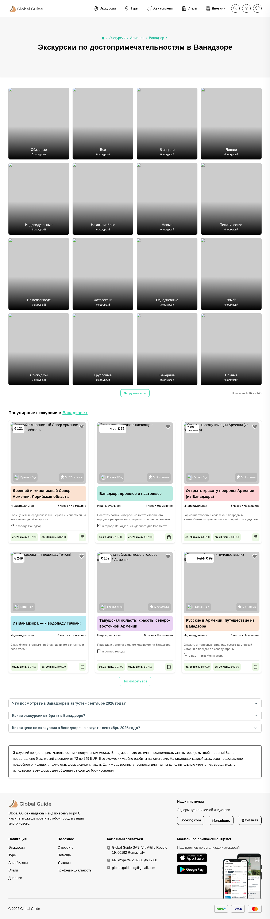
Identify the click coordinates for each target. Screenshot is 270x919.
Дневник (15, 878)
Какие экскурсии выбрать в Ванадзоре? (48, 715)
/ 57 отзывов (73, 477)
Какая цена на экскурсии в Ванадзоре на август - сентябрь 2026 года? (76, 728)
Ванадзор (156, 38)
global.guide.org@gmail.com (133, 868)
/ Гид (28, 477)
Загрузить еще (135, 393)
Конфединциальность (75, 870)
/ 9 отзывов (161, 477)
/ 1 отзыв (249, 607)
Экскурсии (117, 38)
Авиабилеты (18, 863)
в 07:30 (24, 537)
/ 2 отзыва (248, 477)
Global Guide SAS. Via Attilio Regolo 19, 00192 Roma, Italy (139, 850)
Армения (137, 38)
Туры (12, 855)
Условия (64, 863)
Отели (13, 870)
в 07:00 (111, 537)
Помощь (64, 855)
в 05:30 (197, 537)
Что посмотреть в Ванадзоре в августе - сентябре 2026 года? (69, 703)
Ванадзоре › (75, 412)
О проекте (65, 847)
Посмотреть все (135, 681)
